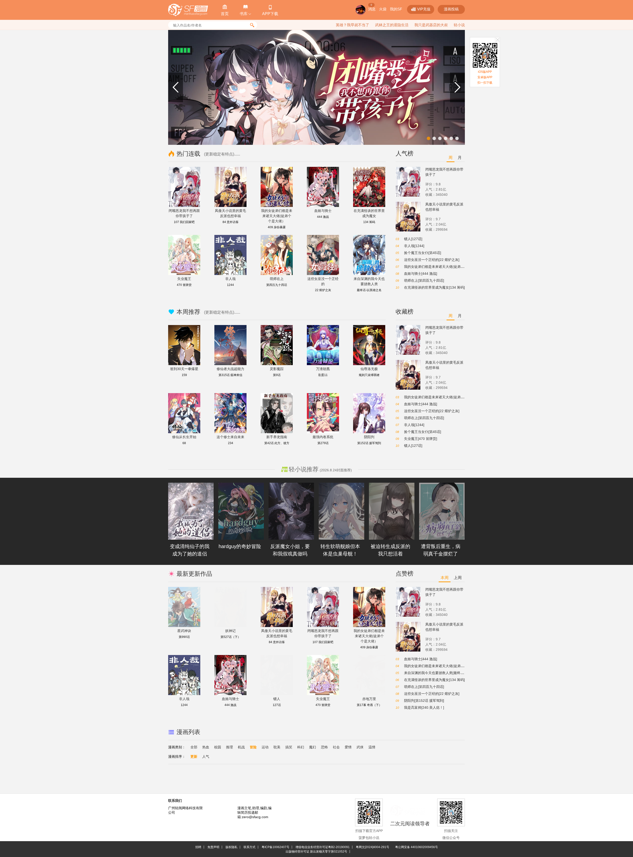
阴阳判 (369, 437)
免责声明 (213, 847)
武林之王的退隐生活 (391, 25)
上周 (458, 578)
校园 (217, 747)
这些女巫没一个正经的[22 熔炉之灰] (431, 260)
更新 (193, 756)
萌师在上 (277, 279)
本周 (445, 578)
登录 (398, 9)
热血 (205, 747)
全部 (193, 747)
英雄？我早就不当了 (352, 25)
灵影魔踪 (277, 369)
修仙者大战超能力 (230, 369)
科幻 (300, 747)
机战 (241, 747)
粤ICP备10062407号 (275, 847)
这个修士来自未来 (230, 437)
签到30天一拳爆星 (184, 369)
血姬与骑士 (323, 211)
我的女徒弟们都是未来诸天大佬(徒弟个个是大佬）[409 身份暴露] (454, 267)
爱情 (348, 747)
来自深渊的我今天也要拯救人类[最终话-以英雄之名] (443, 673)
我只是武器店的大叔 (431, 25)
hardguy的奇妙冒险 (240, 546)
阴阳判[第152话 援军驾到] (424, 701)
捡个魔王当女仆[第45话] (422, 253)
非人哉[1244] (414, 246)
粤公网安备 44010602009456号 (416, 847)
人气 (205, 756)
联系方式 (249, 847)
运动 (265, 747)
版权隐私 (231, 847)
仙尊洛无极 (369, 369)
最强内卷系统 (323, 437)
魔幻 (312, 747)
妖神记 (230, 631)
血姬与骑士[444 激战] (420, 274)
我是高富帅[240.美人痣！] (424, 707)
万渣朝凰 (323, 369)
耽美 (276, 747)
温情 (371, 747)
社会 (336, 747)
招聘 (198, 847)
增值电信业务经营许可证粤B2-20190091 (322, 847)
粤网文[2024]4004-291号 (372, 847)
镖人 (276, 699)
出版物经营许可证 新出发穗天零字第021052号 (316, 851)
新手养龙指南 (276, 437)
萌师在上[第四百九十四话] (424, 280)
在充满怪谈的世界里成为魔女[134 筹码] (434, 287)
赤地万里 (369, 699)
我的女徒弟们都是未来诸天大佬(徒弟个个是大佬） (276, 216)
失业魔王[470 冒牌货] (420, 439)
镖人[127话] (413, 239)
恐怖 (324, 747)
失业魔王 (184, 279)
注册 (384, 9)
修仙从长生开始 (184, 437)
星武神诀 (184, 631)
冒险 (253, 747)
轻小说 (459, 25)
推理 (229, 747)
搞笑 (288, 747)
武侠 (360, 747)
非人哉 (230, 279)
